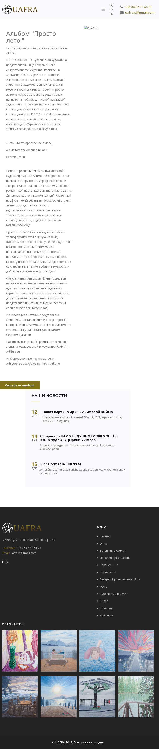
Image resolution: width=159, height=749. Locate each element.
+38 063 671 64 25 (138, 7)
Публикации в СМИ (113, 594)
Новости (106, 608)
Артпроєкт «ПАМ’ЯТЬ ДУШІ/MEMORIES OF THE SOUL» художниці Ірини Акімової (78, 438)
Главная (105, 536)
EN (111, 14)
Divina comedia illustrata (60, 464)
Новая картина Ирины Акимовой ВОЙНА (77, 411)
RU (111, 5)
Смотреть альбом (19, 385)
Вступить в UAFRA (112, 550)
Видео (104, 601)
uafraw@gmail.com (139, 12)
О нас (103, 543)
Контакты (106, 615)
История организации (115, 558)
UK (111, 10)
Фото (103, 586)
